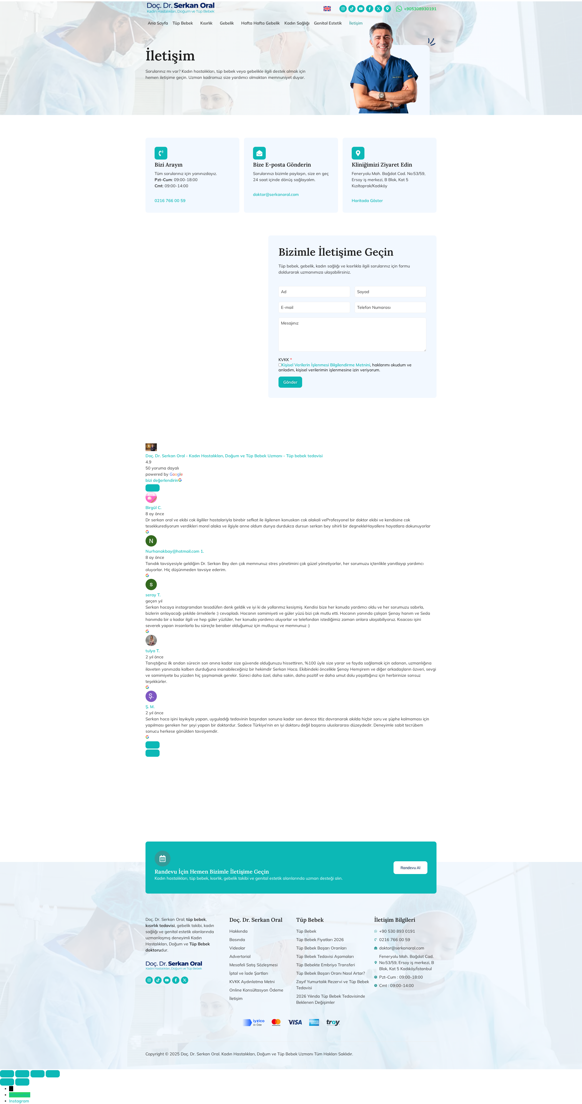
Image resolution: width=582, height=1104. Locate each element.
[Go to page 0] (153, 753)
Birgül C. (153, 507)
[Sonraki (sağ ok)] (22, 1082)
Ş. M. (150, 706)
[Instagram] (343, 8)
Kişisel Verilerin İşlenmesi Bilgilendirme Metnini (325, 364)
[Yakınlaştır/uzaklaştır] (7, 1073)
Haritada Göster (367, 200)
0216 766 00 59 (170, 200)
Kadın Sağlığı (296, 23)
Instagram (19, 1101)
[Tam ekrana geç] (22, 1073)
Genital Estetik (328, 23)
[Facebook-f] (369, 8)
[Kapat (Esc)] (53, 1073)
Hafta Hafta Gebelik (260, 23)
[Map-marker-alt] (387, 8)
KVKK (285, 360)
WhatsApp (19, 1094)
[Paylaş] (37, 1073)
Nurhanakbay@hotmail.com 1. (175, 551)
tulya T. (153, 650)
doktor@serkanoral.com (276, 194)
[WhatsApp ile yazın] (399, 8)
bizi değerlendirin (162, 480)
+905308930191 (420, 8)
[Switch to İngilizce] (327, 8)
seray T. (153, 594)
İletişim (356, 23)
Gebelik (227, 23)
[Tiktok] (352, 8)
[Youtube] (360, 8)
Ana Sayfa (158, 23)
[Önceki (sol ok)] (7, 1082)
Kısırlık (206, 23)
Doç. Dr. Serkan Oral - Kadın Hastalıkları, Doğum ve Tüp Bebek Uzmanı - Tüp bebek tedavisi (234, 455)
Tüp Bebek (183, 23)
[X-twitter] (378, 8)
